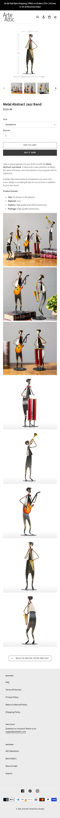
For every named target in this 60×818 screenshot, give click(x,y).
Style (5, 119)
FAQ (7, 682)
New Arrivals (11, 766)
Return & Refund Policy (16, 704)
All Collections (12, 751)
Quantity (6, 130)
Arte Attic (25, 809)
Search (9, 773)
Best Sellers (11, 758)
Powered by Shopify (36, 809)
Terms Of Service (13, 689)
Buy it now (30, 152)
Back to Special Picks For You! (32, 658)
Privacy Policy (12, 697)
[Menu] (55, 17)
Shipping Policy (13, 712)
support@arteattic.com (16, 731)
